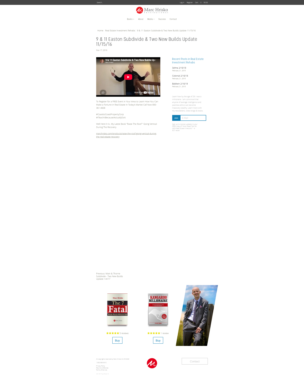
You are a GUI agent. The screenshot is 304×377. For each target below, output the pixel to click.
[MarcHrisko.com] (152, 10)
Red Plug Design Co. (104, 374)
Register (190, 2)
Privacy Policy (100, 366)
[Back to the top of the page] (152, 363)
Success (162, 19)
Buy (117, 340)
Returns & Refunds (102, 368)
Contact (173, 19)
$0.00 (206, 2)
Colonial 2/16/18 (180, 75)
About (141, 19)
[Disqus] (128, 176)
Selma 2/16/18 (179, 67)
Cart (196, 2)
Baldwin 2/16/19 (180, 83)
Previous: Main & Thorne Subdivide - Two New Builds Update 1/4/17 (109, 276)
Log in (182, 2)
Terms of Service (101, 370)
